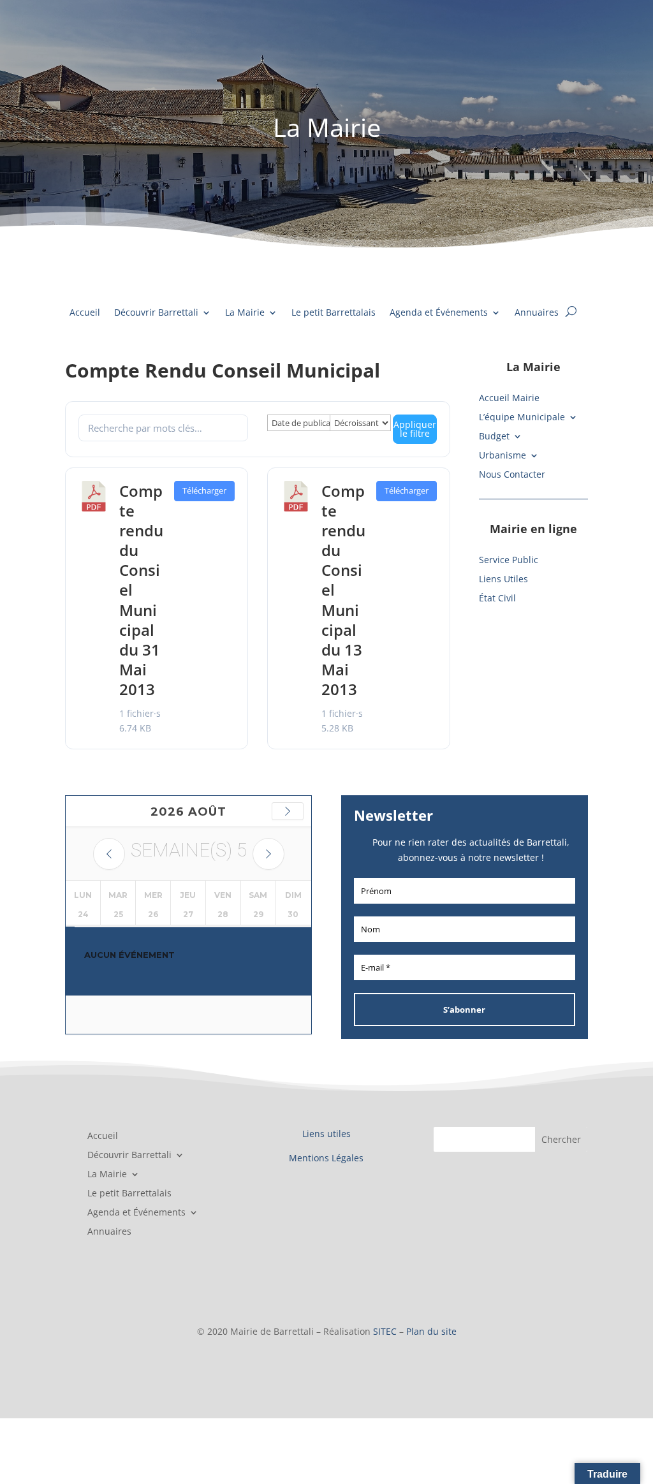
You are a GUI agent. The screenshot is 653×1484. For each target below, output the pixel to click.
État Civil (497, 599)
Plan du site (431, 1331)
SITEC (385, 1331)
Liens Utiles (503, 580)
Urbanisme (502, 456)
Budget (494, 437)
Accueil (85, 313)
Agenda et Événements (439, 313)
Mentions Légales (326, 1158)
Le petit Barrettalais (333, 313)
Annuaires (537, 313)
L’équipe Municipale (522, 418)
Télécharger (204, 490)
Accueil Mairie (509, 398)
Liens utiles (326, 1134)
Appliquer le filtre (414, 428)
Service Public (508, 560)
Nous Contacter (512, 475)
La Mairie (245, 313)
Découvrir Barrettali (156, 313)
